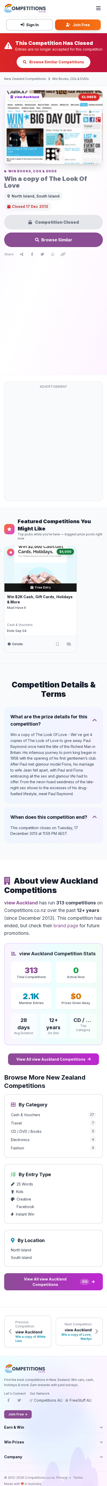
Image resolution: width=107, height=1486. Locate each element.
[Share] (21, 254)
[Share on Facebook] (32, 254)
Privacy (62, 1478)
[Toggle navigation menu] (98, 8)
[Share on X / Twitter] (42, 254)
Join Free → (18, 1414)
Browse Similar (56, 239)
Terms (78, 1478)
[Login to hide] (68, 644)
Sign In (32, 25)
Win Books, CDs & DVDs (70, 79)
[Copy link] (63, 254)
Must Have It (16, 608)
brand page (66, 925)
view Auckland (21, 902)
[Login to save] (57, 644)
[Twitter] (19, 1402)
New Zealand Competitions (25, 79)
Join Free (81, 25)
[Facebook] (8, 1402)
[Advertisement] (53, 314)
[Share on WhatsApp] (53, 254)
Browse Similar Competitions (56, 62)
